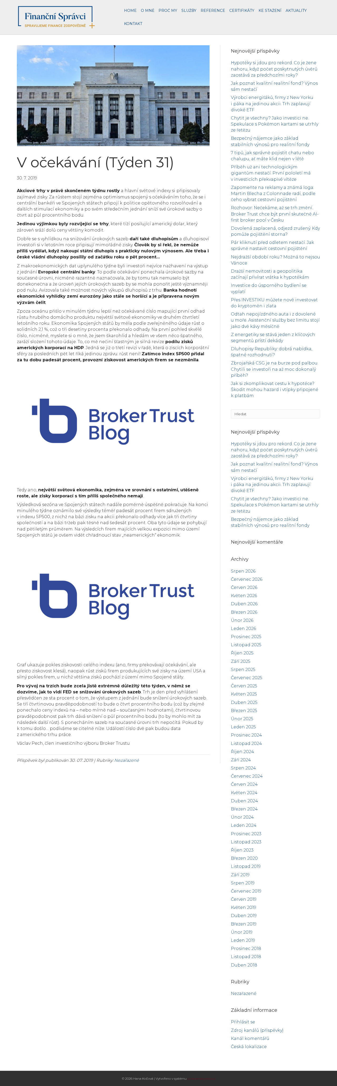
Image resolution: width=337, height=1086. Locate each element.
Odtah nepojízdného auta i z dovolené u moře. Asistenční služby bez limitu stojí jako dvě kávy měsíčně (275, 320)
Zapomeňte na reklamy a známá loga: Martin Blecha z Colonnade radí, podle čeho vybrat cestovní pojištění (273, 193)
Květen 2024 (244, 792)
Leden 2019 (243, 940)
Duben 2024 (244, 800)
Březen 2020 (244, 858)
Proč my (167, 10)
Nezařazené (126, 760)
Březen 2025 (244, 710)
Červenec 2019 (246, 891)
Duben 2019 (244, 915)
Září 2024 (241, 759)
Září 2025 (240, 661)
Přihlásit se (243, 1021)
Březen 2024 (244, 809)
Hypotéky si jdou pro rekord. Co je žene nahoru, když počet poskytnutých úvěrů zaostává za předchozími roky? (274, 68)
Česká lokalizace (249, 1046)
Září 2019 (240, 874)
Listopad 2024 (246, 743)
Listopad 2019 (246, 866)
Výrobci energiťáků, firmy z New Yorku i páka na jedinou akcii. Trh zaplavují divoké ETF (272, 103)
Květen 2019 (243, 907)
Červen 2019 (243, 899)
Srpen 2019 (243, 882)
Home (130, 10)
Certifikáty (241, 10)
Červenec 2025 (246, 677)
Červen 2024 (244, 784)
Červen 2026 (244, 587)
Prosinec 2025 (246, 636)
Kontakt (133, 23)
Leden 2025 (243, 726)
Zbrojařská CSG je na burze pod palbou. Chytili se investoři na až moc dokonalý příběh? (274, 369)
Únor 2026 (242, 620)
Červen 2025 (244, 685)
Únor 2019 (241, 932)
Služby (188, 10)
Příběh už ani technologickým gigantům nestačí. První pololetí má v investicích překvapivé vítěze (271, 173)
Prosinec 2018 (246, 948)
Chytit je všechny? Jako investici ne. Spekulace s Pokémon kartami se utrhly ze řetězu (274, 124)
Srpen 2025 (243, 669)
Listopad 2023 (246, 841)
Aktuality (296, 10)
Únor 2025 (242, 718)
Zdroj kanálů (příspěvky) (257, 1030)
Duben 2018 (244, 965)
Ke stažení (270, 10)
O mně (147, 10)
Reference (213, 10)
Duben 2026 (244, 603)
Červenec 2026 (246, 579)
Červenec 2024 (247, 776)
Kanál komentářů (250, 1038)
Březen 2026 (244, 612)
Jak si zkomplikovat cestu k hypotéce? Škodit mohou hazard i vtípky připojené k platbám (274, 389)
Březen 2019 (243, 924)
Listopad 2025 (246, 644)
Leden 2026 (243, 628)
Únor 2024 (242, 817)
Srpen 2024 (243, 767)
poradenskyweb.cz (201, 1078)
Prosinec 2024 (246, 735)
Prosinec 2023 (246, 833)
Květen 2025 (244, 694)
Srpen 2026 (243, 571)
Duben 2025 (244, 702)
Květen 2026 (244, 595)
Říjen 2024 (242, 751)
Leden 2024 (243, 825)
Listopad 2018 (246, 956)
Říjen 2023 (242, 850)
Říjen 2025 (242, 652)
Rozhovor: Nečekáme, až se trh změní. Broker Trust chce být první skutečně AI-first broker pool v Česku (275, 213)
